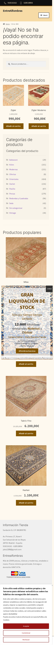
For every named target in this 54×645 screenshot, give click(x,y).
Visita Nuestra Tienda (35, 337)
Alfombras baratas (27, 351)
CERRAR (49, 289)
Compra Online (15, 337)
